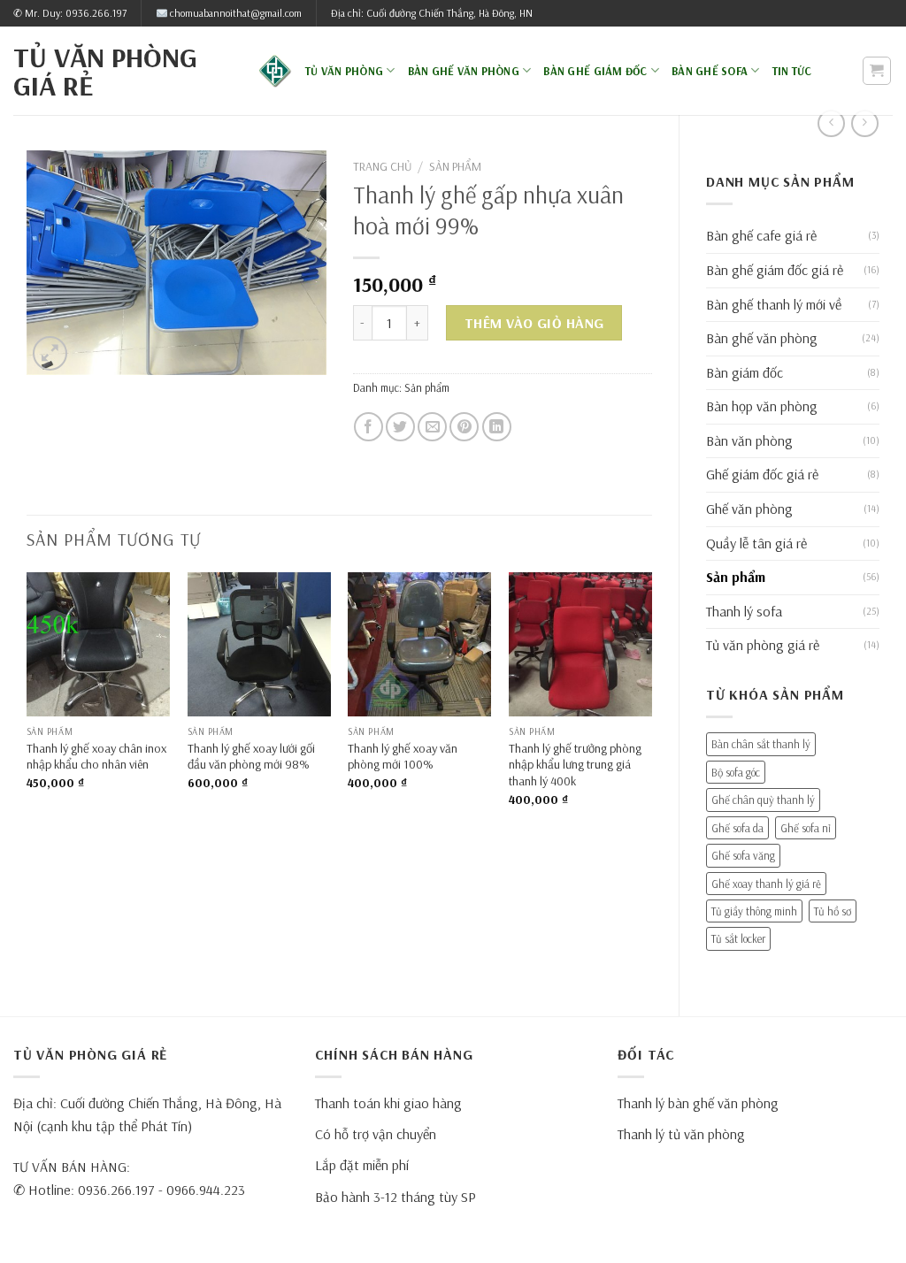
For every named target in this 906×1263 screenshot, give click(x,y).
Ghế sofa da (737, 828)
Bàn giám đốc (744, 372)
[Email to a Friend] (432, 426)
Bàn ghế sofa (710, 71)
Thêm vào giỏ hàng (534, 323)
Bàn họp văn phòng (762, 406)
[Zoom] (50, 353)
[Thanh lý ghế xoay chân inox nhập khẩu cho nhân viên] (98, 644)
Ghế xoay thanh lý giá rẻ (766, 883)
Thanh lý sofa (744, 611)
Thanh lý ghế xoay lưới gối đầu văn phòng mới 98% (251, 756)
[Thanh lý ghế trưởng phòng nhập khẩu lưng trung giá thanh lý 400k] (580, 644)
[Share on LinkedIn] (496, 426)
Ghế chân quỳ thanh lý (763, 799)
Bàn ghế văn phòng (463, 71)
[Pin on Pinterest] (464, 426)
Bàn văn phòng (749, 440)
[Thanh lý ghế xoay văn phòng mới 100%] (419, 644)
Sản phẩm (735, 577)
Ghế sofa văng (743, 855)
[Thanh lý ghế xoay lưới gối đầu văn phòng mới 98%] (259, 644)
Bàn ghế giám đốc (595, 71)
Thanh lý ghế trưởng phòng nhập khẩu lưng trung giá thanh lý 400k (575, 764)
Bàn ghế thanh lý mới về (773, 304)
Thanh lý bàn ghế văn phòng (698, 1103)
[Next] (651, 704)
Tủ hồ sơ (832, 911)
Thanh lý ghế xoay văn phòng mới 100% (402, 756)
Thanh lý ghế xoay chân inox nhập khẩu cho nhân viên (96, 756)
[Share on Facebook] (368, 426)
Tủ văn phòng (344, 71)
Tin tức (792, 71)
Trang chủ (382, 165)
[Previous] (27, 704)
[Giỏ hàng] (877, 71)
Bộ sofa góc (735, 772)
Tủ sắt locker (738, 938)
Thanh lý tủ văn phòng (681, 1134)
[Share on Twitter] (400, 426)
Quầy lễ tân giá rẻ (756, 543)
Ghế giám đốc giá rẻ (762, 474)
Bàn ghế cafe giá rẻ (761, 235)
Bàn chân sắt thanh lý (760, 744)
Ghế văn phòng (749, 508)
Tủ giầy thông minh (754, 911)
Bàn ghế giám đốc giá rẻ (774, 270)
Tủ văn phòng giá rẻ (105, 70)
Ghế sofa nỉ (805, 828)
